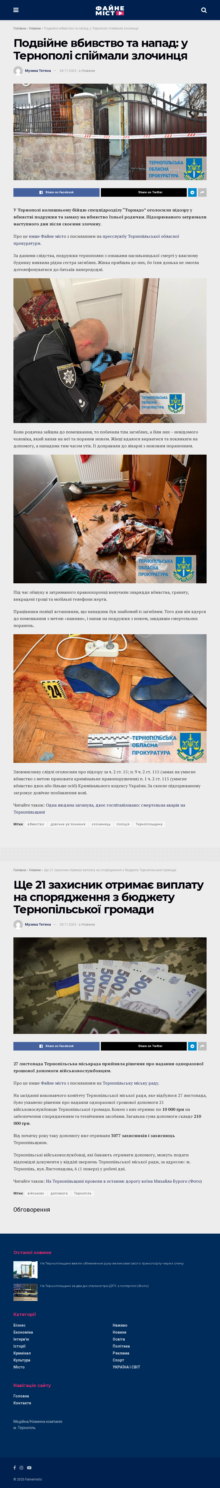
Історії (19, 1346)
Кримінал (22, 1353)
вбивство (36, 824)
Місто (19, 1367)
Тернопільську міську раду (130, 1083)
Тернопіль (82, 1193)
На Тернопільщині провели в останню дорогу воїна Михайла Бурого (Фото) (124, 1181)
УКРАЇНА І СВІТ (126, 1367)
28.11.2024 (68, 71)
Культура (21, 1360)
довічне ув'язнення (68, 824)
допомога (59, 1193)
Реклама (121, 1353)
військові (36, 1193)
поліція (123, 824)
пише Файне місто (47, 236)
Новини (35, 28)
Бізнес (19, 1325)
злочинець (101, 824)
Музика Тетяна (38, 71)
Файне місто (53, 1083)
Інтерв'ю (21, 1339)
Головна (19, 28)
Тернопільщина (149, 824)
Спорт (118, 1360)
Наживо (120, 1325)
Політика (121, 1346)
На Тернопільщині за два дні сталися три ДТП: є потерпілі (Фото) (94, 1286)
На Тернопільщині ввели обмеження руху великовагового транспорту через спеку (112, 1263)
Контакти (22, 1403)
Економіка (23, 1332)
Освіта (119, 1339)
